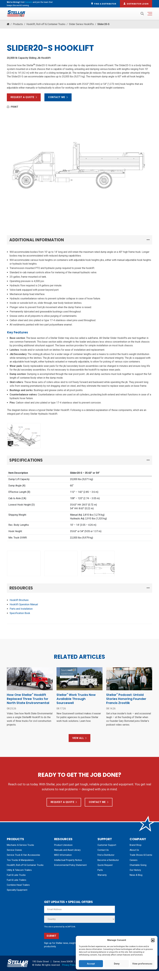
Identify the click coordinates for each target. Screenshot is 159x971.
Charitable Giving (138, 865)
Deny (116, 963)
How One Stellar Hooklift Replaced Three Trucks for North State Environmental (28, 699)
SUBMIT (51, 935)
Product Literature (63, 845)
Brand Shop (135, 845)
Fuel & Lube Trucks (16, 875)
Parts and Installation (21, 608)
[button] (152, 940)
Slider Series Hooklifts (81, 24)
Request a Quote (22, 97)
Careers (28, 2)
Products (18, 24)
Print (14, 106)
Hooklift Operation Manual (24, 604)
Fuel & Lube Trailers (16, 880)
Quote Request (105, 865)
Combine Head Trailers (18, 885)
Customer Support (107, 845)
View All (78, 738)
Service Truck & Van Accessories (23, 855)
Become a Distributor (108, 860)
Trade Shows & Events (141, 855)
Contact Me (56, 97)
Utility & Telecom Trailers (19, 870)
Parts (100, 870)
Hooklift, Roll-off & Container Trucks (45, 24)
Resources (63, 839)
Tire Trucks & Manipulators (20, 860)
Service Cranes (14, 850)
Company (138, 839)
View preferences (142, 963)
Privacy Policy (69, 965)
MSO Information (63, 855)
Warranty (102, 875)
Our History (135, 870)
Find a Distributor (106, 855)
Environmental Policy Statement (70, 865)
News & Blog (136, 875)
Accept (91, 963)
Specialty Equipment (17, 890)
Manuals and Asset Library (67, 850)
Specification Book (20, 613)
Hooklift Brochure (19, 600)
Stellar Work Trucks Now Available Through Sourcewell (76, 699)
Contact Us (103, 850)
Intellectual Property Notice (68, 860)
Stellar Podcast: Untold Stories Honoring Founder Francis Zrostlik (126, 699)
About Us (134, 850)
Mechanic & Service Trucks (20, 845)
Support (105, 839)
